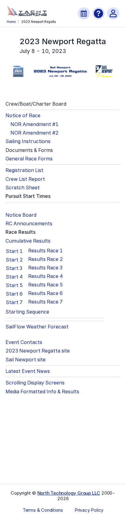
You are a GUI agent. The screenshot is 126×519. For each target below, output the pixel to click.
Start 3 (14, 268)
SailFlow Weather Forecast (37, 327)
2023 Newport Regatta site (38, 351)
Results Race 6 (45, 293)
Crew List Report (25, 179)
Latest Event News (28, 371)
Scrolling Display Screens (35, 383)
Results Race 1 (45, 251)
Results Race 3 (45, 268)
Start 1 (14, 251)
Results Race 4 (45, 276)
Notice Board (21, 215)
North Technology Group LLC (68, 493)
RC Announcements (29, 223)
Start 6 (14, 294)
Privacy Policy (89, 510)
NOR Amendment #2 (34, 133)
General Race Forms (29, 159)
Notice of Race (23, 115)
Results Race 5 (45, 285)
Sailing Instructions (28, 141)
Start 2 (14, 260)
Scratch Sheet (23, 188)
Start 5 (14, 285)
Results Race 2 (45, 259)
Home (11, 21)
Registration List (24, 170)
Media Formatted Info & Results (42, 392)
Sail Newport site (26, 360)
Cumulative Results (28, 241)
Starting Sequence (27, 312)
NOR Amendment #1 (34, 124)
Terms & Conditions (43, 510)
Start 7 (14, 302)
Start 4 (14, 277)
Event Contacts (24, 342)
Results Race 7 (45, 302)
